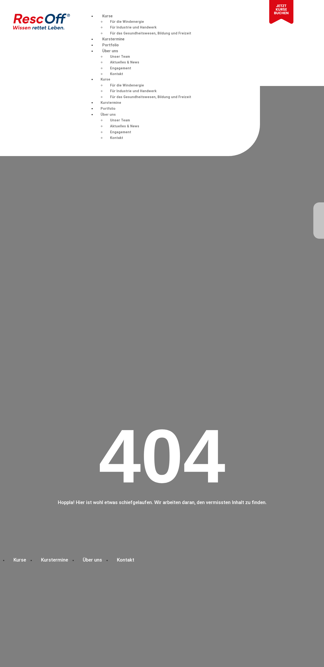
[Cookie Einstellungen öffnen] (10, 660)
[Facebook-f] (319, 210)
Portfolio (110, 45)
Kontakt (116, 74)
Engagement (120, 68)
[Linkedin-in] (319, 230)
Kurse (107, 16)
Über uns (110, 51)
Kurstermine (113, 39)
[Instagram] (319, 220)
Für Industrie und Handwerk (133, 27)
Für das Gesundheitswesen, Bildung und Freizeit (150, 33)
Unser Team (120, 57)
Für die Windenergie (127, 22)
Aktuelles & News (124, 62)
